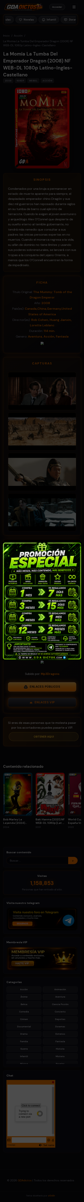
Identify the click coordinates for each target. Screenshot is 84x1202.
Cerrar (78, 545)
